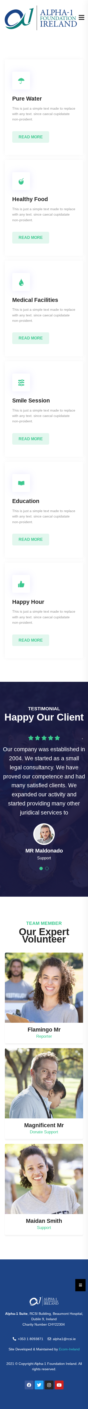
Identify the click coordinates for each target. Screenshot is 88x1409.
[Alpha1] (41, 18)
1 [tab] (41, 868)
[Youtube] (59, 1385)
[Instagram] (49, 1385)
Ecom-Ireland (69, 1349)
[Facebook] (29, 1385)
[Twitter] (39, 1385)
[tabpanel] (44, 842)
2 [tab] (47, 868)
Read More (31, 137)
